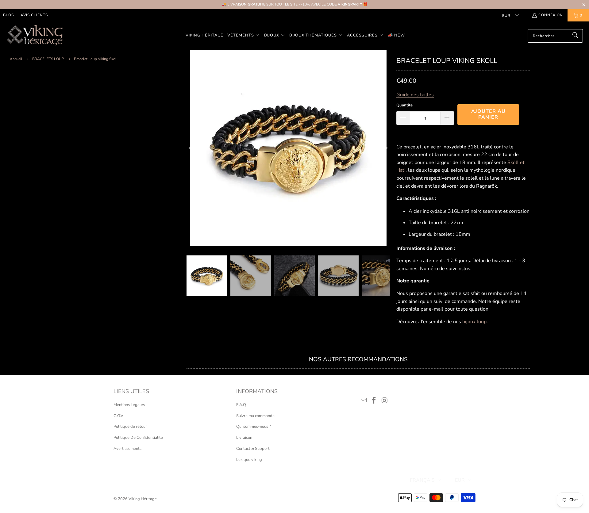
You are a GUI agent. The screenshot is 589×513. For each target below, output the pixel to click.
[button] (243, 36)
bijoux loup (474, 321)
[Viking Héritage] (34, 36)
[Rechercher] (575, 36)
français (422, 480)
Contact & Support (253, 448)
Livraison (244, 437)
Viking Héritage (143, 499)
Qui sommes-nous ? (253, 426)
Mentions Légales (129, 405)
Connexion (550, 15)
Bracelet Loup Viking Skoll (96, 58)
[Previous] (191, 148)
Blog (8, 15)
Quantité (404, 105)
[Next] (386, 148)
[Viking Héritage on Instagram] (384, 401)
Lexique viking (249, 459)
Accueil (16, 58)
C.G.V (118, 416)
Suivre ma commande (255, 416)
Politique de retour (130, 426)
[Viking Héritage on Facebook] (374, 401)
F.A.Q (241, 405)
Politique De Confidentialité (138, 437)
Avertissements (127, 448)
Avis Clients (34, 15)
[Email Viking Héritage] (363, 401)
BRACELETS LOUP (48, 58)
